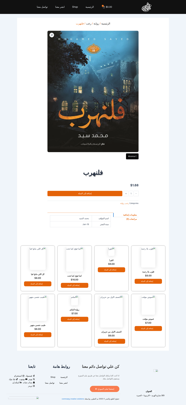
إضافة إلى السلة (85, 193)
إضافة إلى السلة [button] (147, 281)
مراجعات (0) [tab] (131, 219)
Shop (75, 6)
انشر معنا (60, 6)
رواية (96, 23)
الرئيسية (90, 6)
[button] (51, 35)
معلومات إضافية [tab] (130, 215)
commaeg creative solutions (73, 399)
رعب (88, 23)
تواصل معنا (42, 6)
